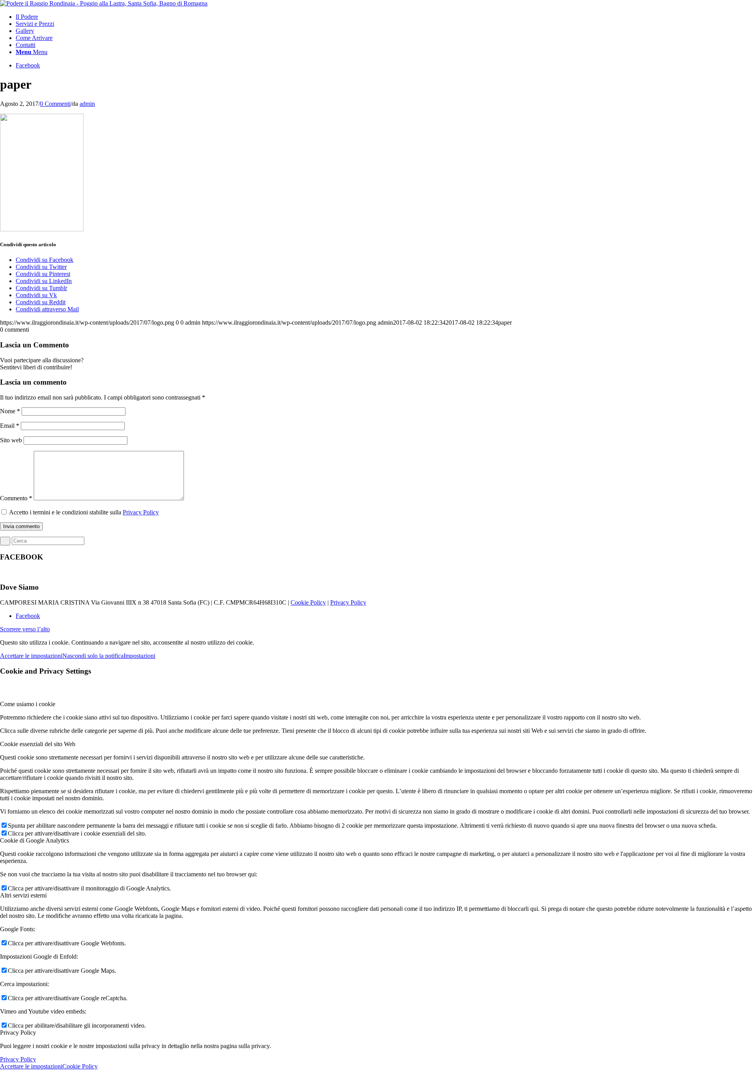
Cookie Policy (308, 602)
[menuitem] (384, 16)
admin (87, 103)
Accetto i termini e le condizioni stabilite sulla (84, 512)
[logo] (103, 3)
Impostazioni (139, 655)
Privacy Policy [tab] (18, 1032)
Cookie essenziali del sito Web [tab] (37, 744)
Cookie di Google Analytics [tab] (34, 840)
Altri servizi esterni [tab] (23, 895)
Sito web (11, 440)
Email (9, 425)
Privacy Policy (141, 512)
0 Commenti (55, 103)
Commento (16, 498)
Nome (10, 411)
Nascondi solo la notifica (93, 655)
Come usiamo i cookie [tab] (27, 704)
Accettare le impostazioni (31, 655)
